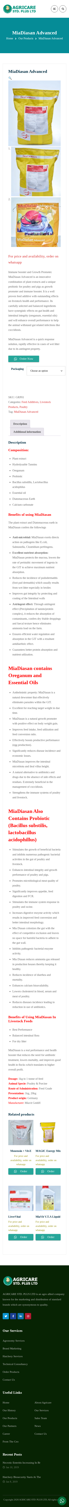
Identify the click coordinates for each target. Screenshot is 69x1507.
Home (9, 38)
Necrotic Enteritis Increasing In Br (21, 1462)
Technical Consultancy (15, 1364)
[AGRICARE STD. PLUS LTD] (19, 8)
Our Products (25, 38)
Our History (9, 1410)
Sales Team (40, 1418)
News (37, 1426)
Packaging (17, 368)
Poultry (23, 406)
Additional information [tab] (27, 431)
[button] (10, 78)
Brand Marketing (12, 1348)
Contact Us (9, 1379)
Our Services (41, 1410)
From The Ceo (11, 1441)
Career (6, 1433)
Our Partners (9, 1426)
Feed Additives (30, 402)
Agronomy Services (14, 1340)
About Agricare (42, 1402)
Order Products (11, 1371)
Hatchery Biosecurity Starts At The (22, 1477)
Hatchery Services (13, 1356)
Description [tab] (20, 423)
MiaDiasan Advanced (26, 411)
